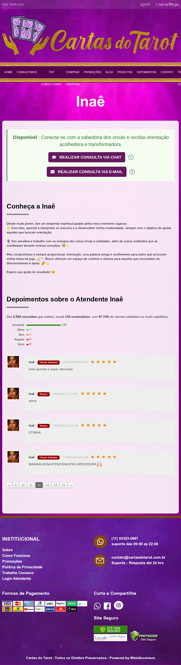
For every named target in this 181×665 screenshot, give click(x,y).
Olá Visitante (13, 4)
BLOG (109, 72)
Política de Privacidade (22, 567)
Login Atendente (16, 578)
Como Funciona (16, 555)
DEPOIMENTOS (146, 72)
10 (23, 485)
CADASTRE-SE (167, 4)
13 (47, 485)
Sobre (7, 549)
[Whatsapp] (97, 608)
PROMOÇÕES (92, 72)
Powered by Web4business (132, 657)
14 (55, 485)
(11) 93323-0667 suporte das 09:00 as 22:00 (134, 541)
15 (63, 485)
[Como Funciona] (131, 157)
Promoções (12, 561)
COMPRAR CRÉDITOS (72, 74)
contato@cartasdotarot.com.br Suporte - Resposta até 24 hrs (138, 560)
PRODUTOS (124, 72)
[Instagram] (118, 608)
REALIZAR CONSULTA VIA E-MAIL (90, 172)
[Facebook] (107, 608)
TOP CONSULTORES (51, 74)
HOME (8, 72)
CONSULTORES (27, 72)
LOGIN (145, 4)
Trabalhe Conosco (18, 572)
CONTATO (167, 72)
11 (31, 485)
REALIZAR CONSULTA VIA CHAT (89, 157)
